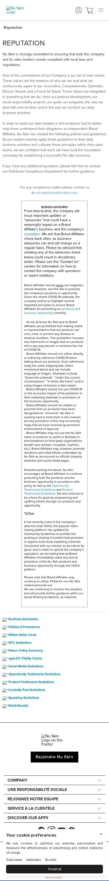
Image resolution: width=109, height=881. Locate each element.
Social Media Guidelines (25, 666)
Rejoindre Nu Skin (54, 756)
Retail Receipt (18, 705)
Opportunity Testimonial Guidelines (46, 488)
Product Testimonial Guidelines (48, 492)
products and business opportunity (52, 311)
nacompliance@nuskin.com (56, 193)
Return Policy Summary (25, 650)
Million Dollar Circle (22, 635)
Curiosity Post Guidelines (26, 690)
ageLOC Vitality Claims (25, 658)
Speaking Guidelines (23, 698)
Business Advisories (23, 619)
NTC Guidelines (19, 643)
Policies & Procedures (24, 627)
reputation (32, 234)
